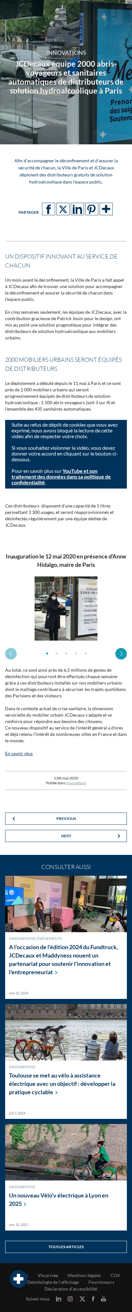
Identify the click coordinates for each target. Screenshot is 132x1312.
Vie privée (48, 1275)
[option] (66, 608)
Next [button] (121, 654)
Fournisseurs (101, 1282)
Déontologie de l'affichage (53, 1282)
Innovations (76, 782)
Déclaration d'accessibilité (71, 1288)
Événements (49, 938)
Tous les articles (66, 1246)
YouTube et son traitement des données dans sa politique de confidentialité (61, 476)
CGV (115, 1275)
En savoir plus (19, 753)
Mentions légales (84, 1275)
